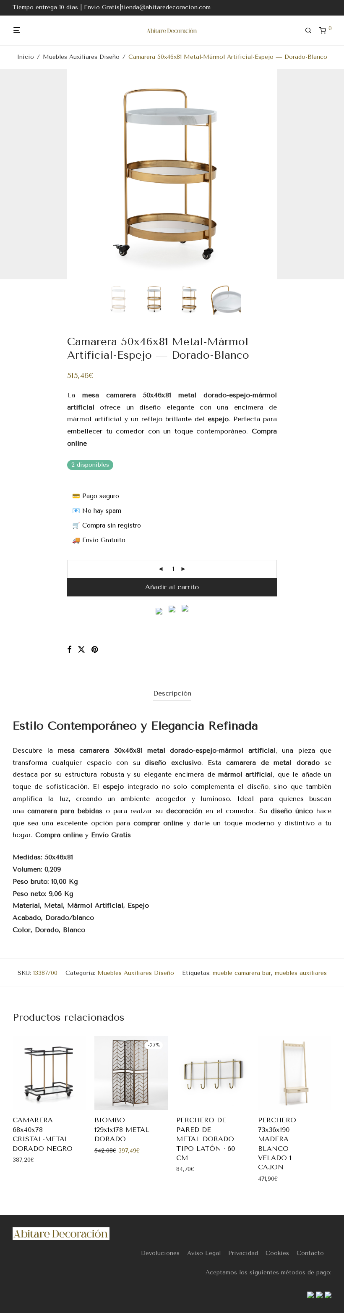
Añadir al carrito (172, 587)
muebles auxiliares (301, 973)
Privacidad (243, 1253)
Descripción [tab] (172, 693)
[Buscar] (311, 30)
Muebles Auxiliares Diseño (81, 56)
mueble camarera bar (242, 973)
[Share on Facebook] (69, 650)
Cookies (277, 1253)
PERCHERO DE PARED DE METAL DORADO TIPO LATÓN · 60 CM (205, 1139)
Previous (14, 174)
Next (330, 174)
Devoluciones (160, 1253)
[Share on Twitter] (81, 650)
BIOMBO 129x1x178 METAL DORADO (121, 1129)
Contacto (310, 1253)
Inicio (25, 56)
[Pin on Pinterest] (95, 650)
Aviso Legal (204, 1253)
